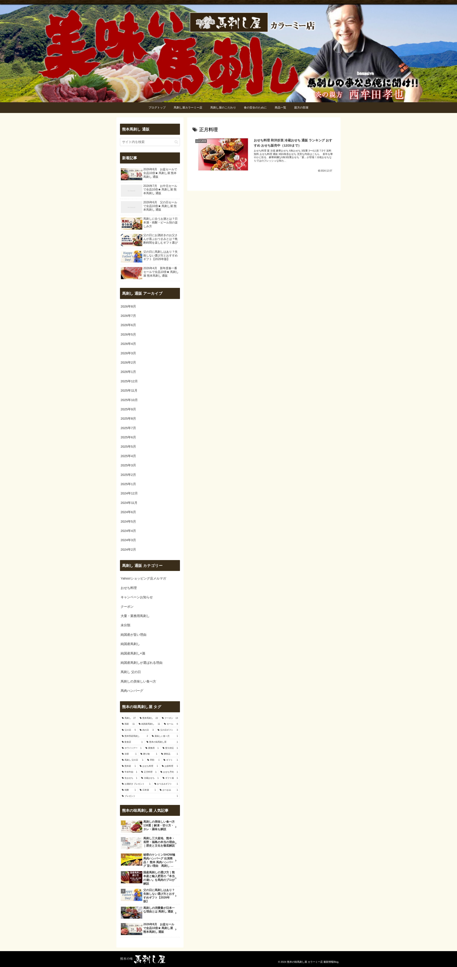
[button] (176, 142)
